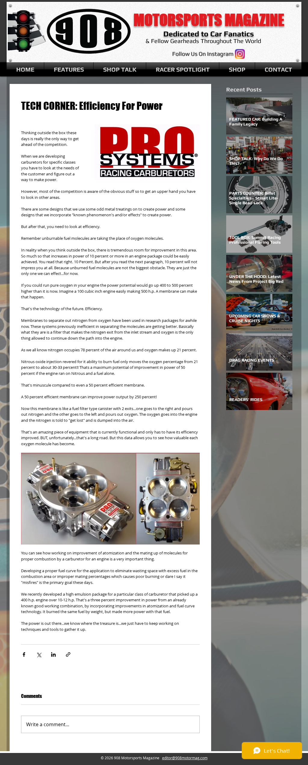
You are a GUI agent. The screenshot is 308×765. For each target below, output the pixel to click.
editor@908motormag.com (185, 757)
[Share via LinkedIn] (53, 654)
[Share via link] (68, 654)
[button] (68, 69)
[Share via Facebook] (24, 654)
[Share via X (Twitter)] (39, 654)
